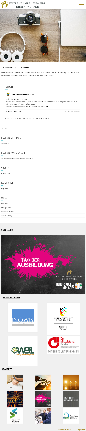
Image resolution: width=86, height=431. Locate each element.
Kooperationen (11, 297)
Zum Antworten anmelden (72, 112)
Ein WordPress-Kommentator (23, 94)
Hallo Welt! (5, 144)
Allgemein (4, 189)
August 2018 (5, 174)
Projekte (7, 369)
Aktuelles (7, 230)
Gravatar (44, 107)
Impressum (81, 430)
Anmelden (4, 204)
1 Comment (25, 67)
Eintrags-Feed (6, 207)
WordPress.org (6, 215)
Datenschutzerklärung (65, 430)
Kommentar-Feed (7, 211)
